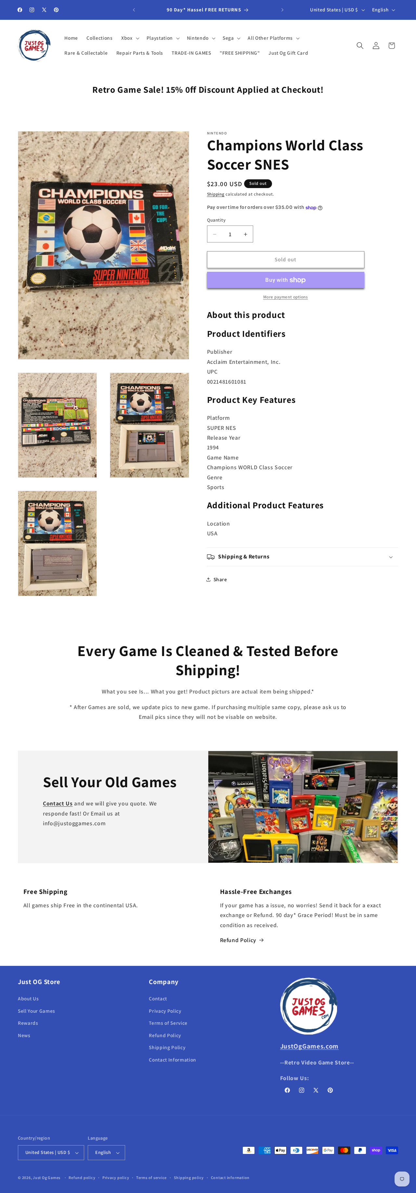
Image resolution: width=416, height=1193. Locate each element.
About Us (28, 998)
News (24, 1035)
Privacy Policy (165, 1010)
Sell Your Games (36, 1010)
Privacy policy (115, 1177)
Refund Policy (238, 940)
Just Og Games (46, 1177)
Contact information (230, 1177)
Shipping (216, 194)
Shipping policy (189, 1177)
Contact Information (172, 1059)
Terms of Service (168, 1023)
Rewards (28, 1023)
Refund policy (82, 1177)
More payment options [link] (285, 297)
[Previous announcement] (134, 10)
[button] (129, 38)
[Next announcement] (282, 10)
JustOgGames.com (309, 1045)
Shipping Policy (167, 1047)
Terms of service (151, 1177)
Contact (158, 998)
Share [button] (220, 579)
